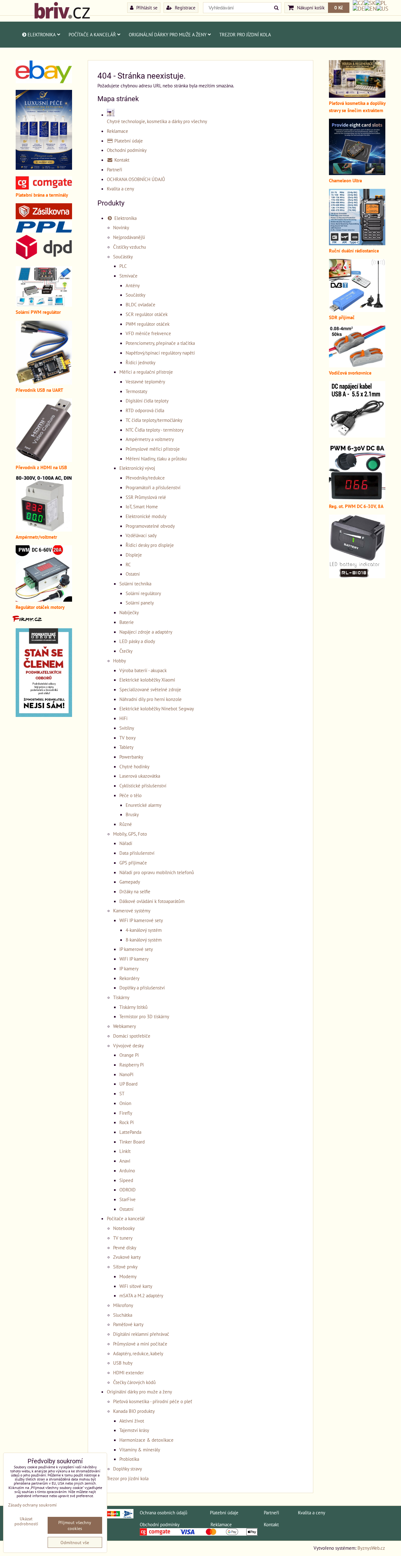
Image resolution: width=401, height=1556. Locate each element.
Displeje (134, 555)
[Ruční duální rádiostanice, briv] (357, 243)
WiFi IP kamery (133, 959)
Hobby (119, 660)
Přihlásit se (146, 7)
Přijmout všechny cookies (74, 1525)
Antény (133, 285)
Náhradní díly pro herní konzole (150, 699)
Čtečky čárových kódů (134, 1382)
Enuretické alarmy (143, 805)
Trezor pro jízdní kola (245, 34)
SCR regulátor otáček (147, 314)
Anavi (124, 1161)
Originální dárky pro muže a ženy (167, 34)
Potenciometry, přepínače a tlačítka (160, 343)
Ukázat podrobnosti (26, 1521)
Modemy (128, 1276)
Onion (125, 1103)
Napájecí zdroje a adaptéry (145, 632)
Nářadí (125, 843)
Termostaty (136, 391)
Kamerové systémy (131, 910)
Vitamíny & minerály (139, 1449)
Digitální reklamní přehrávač (141, 1334)
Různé (125, 824)
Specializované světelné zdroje (150, 689)
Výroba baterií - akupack (143, 670)
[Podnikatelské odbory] (44, 715)
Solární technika (135, 583)
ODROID (127, 1189)
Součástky (123, 256)
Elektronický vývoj (137, 468)
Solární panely (140, 602)
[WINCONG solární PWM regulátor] (44, 305)
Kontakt (121, 160)
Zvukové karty (127, 1257)
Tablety (126, 747)
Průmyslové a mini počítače (140, 1344)
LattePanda (130, 1132)
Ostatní (133, 574)
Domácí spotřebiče (131, 1036)
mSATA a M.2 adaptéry (141, 1295)
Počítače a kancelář (92, 34)
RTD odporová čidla (145, 410)
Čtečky (126, 651)
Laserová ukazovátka (139, 776)
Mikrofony (123, 1305)
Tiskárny (121, 997)
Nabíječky (129, 612)
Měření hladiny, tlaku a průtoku (156, 458)
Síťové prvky (125, 1266)
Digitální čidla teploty (147, 400)
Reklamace (117, 131)
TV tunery (123, 1238)
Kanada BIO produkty (134, 1411)
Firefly (125, 1113)
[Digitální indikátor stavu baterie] (357, 576)
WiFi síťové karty (135, 1286)
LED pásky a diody (137, 641)
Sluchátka (122, 1315)
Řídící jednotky (140, 362)
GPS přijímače (133, 862)
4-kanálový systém (144, 930)
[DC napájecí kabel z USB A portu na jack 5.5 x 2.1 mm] (357, 436)
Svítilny (126, 728)
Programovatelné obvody (150, 526)
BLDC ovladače (140, 304)
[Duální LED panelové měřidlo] (44, 529)
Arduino (127, 1170)
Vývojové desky (128, 1045)
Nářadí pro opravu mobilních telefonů (156, 872)
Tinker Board (132, 1141)
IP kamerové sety (136, 949)
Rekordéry (129, 978)
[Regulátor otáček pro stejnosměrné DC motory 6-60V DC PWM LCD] (44, 600)
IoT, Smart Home (142, 506)
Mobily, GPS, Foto (130, 834)
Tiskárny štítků (133, 1007)
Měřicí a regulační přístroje (146, 372)
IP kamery (128, 968)
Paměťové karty (128, 1324)
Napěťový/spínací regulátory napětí (160, 353)
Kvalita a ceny (120, 188)
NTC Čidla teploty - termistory (155, 430)
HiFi (123, 718)
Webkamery (124, 1026)
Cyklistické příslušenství (142, 785)
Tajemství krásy (134, 1430)
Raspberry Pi (131, 1064)
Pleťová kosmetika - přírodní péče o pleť (152, 1401)
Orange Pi (129, 1055)
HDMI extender (128, 1372)
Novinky (121, 227)
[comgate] (44, 187)
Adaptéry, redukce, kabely (138, 1353)
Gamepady (129, 882)
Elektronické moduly (146, 516)
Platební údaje (128, 140)
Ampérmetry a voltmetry (150, 439)
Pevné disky (124, 1247)
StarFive (127, 1199)
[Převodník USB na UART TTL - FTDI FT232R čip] (44, 383)
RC (128, 564)
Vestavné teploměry (145, 381)
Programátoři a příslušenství (153, 487)
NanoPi (126, 1074)
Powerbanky (131, 757)
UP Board (128, 1084)
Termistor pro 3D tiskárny (144, 1016)
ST (121, 1093)
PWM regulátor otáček (147, 324)
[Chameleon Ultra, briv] (357, 173)
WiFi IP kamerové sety (141, 920)
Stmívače (128, 275)
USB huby (123, 1363)
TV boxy (127, 737)
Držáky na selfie (134, 891)
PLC (123, 266)
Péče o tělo (130, 795)
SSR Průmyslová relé (146, 497)
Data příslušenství (136, 853)
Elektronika (42, 34)
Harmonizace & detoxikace (146, 1440)
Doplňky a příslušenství (142, 987)
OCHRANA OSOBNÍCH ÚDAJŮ (136, 179)
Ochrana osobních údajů (163, 1512)
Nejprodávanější (129, 237)
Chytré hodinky (134, 766)
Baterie (126, 622)
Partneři (114, 169)
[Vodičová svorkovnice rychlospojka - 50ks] (357, 365)
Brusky (132, 814)
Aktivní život (131, 1421)
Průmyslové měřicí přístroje (153, 449)
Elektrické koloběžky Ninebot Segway (156, 708)
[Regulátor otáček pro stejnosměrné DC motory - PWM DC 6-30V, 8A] (357, 499)
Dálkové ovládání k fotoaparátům (152, 901)
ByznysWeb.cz (371, 1548)
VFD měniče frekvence (148, 333)
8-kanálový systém (144, 939)
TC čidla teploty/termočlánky (154, 420)
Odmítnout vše (74, 1542)
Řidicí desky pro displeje (150, 545)
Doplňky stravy (127, 1468)
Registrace (184, 7)
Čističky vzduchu (129, 247)
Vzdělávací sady (141, 535)
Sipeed (126, 1180)
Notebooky (124, 1228)
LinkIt (125, 1151)
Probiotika (129, 1459)
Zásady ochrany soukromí (32, 1505)
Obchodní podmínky (127, 150)
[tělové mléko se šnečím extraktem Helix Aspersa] (44, 168)
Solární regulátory (143, 593)
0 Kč (338, 7)
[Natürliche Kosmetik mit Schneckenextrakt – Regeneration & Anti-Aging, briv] (44, 81)
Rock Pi (126, 1122)
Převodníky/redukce (145, 478)
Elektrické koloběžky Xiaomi (147, 680)
